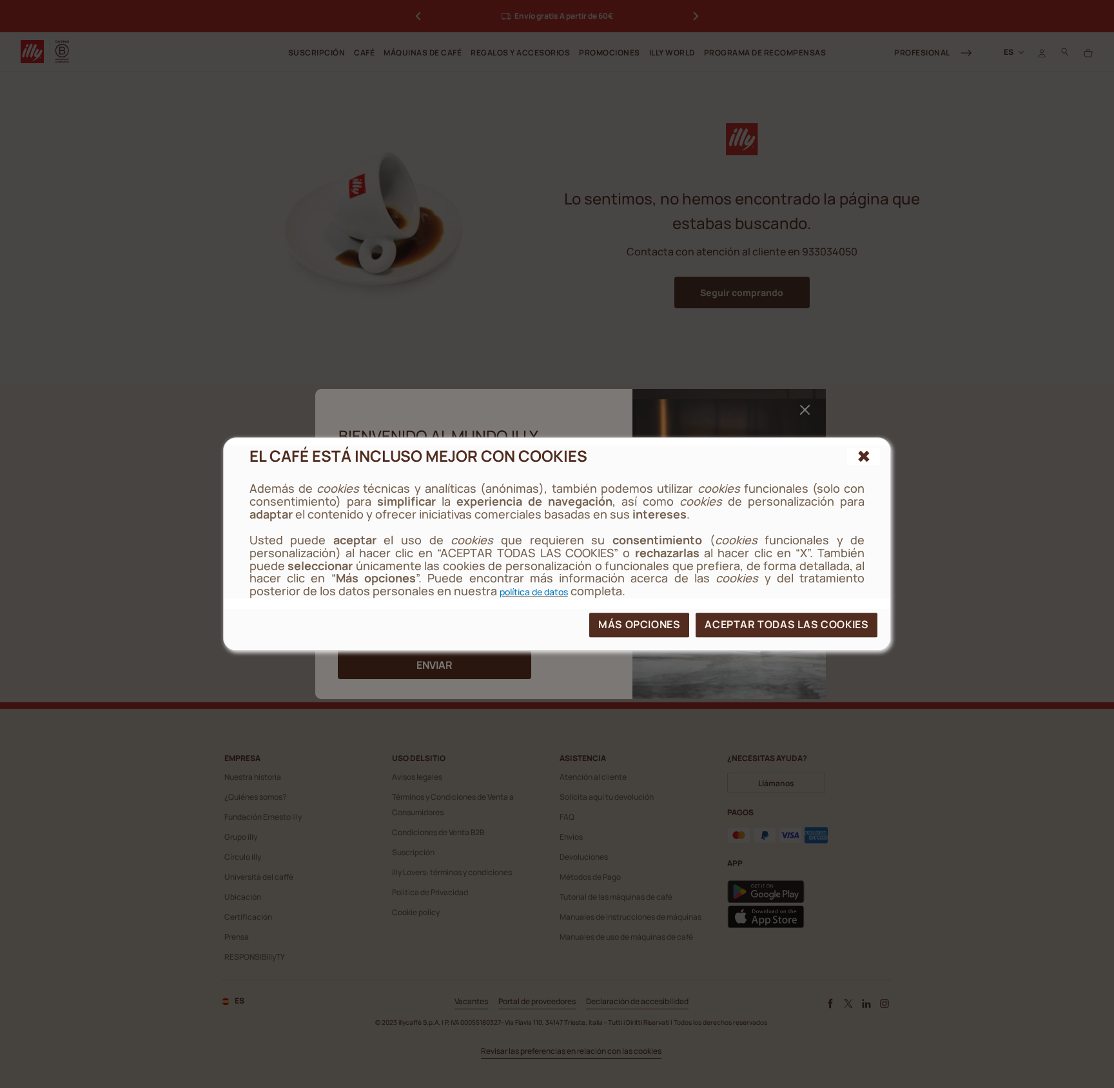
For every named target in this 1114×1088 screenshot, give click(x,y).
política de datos (534, 592)
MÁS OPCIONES (639, 624)
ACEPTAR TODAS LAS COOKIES (786, 624)
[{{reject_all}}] (864, 456)
